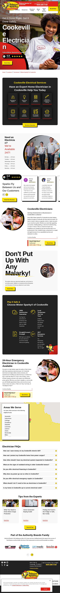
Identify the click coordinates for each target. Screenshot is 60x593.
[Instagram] (7, 562)
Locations (9, 72)
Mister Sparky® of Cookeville (28, 72)
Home (3, 72)
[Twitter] (2, 565)
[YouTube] (5, 562)
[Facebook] (5, 565)
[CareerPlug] (2, 562)
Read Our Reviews (9, 199)
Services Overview (30, 125)
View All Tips (30, 527)
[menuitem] (25, 10)
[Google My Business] (7, 565)
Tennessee (16, 72)
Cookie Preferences (17, 585)
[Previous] (3, 194)
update (35, 3)
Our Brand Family (53, 581)
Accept (45, 589)
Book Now (53, 8)
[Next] (6, 194)
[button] (44, 270)
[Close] (50, 580)
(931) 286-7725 (42, 5)
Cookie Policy (25, 585)
